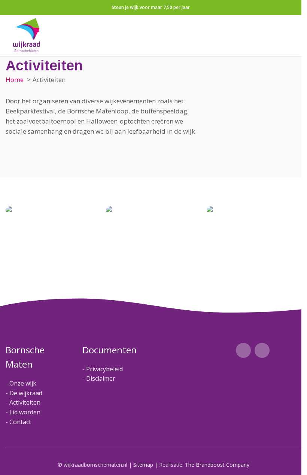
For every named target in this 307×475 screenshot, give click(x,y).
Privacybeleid (104, 369)
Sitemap (143, 464)
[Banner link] (50, 210)
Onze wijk (22, 383)
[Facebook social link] (243, 350)
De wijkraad (25, 393)
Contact (20, 422)
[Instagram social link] (262, 350)
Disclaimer (100, 378)
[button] (298, 210)
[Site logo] (27, 35)
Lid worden (24, 412)
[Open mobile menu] (293, 35)
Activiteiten (24, 402)
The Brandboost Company (217, 464)
